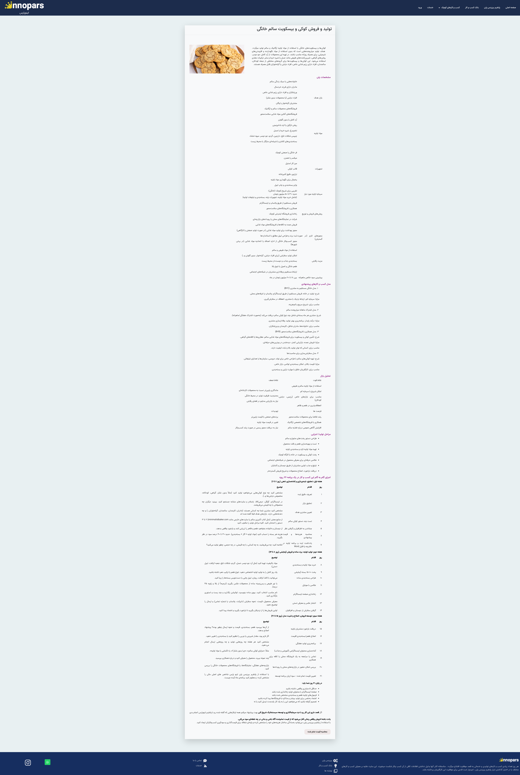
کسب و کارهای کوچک (450, 7)
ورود (420, 7)
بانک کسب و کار (472, 7)
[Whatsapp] (47, 762)
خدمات (430, 7)
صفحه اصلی (511, 7)
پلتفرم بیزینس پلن (492, 7)
